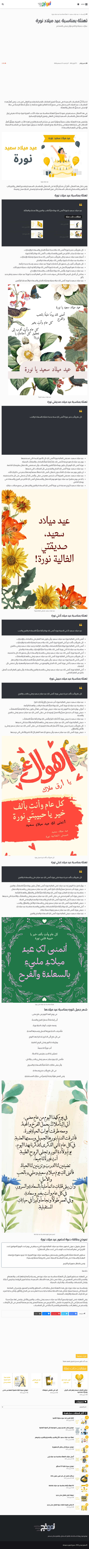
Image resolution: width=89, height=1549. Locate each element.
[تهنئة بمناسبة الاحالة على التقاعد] (37, 234)
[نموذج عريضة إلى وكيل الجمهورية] (81, 1450)
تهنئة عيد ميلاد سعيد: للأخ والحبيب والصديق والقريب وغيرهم (54, 1437)
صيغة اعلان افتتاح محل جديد (65, 1495)
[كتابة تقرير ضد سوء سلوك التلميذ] (81, 1421)
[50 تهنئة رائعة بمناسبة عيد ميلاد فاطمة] (81, 1488)
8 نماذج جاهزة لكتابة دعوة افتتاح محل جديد (60, 1505)
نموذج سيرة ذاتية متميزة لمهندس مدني (15, 1390)
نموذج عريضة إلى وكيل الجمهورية (63, 1447)
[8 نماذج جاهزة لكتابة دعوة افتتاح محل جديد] (81, 1508)
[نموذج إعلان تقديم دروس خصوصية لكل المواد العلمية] (81, 1431)
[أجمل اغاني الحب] (76, 224)
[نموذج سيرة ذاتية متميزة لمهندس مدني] (15, 1380)
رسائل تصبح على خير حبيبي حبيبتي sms (62, 1476)
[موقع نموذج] (44, 4)
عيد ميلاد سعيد (74, 14)
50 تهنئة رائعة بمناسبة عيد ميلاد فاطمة (61, 1485)
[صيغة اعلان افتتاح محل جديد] (81, 1498)
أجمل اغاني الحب (63, 222)
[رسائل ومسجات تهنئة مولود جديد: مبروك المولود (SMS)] (76, 234)
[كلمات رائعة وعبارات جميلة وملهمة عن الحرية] (37, 224)
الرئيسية (83, 14)
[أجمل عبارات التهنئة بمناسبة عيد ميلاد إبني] (81, 1459)
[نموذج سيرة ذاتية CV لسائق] (81, 1469)
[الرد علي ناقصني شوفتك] (44, 1380)
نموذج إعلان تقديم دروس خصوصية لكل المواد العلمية (56, 1428)
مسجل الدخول (74, 1361)
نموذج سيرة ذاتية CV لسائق (65, 1466)
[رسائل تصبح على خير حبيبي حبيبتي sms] (81, 1479)
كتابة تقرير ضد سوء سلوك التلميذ (63, 1418)
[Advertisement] (44, 44)
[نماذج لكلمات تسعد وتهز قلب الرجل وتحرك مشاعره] (74, 1380)
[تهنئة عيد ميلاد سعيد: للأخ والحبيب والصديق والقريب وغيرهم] (81, 1440)
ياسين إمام (83, 63)
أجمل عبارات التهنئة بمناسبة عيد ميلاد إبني (60, 1456)
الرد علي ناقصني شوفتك (50, 1390)
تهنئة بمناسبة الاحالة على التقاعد (19, 232)
